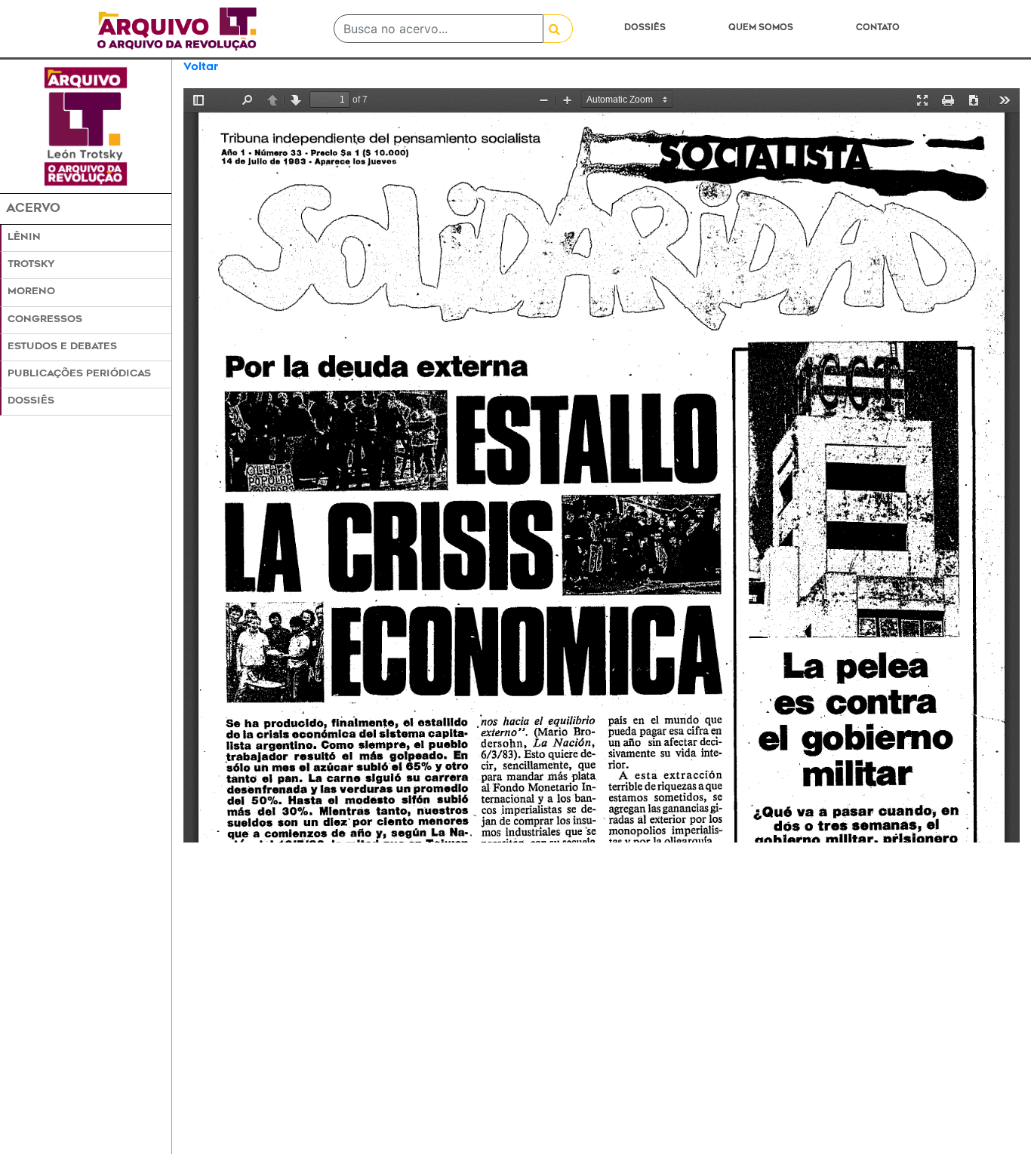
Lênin (24, 237)
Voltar (200, 67)
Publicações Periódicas (79, 374)
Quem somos (760, 28)
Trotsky (31, 264)
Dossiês (645, 28)
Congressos (45, 319)
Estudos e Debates (62, 346)
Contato (878, 28)
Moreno (31, 291)
